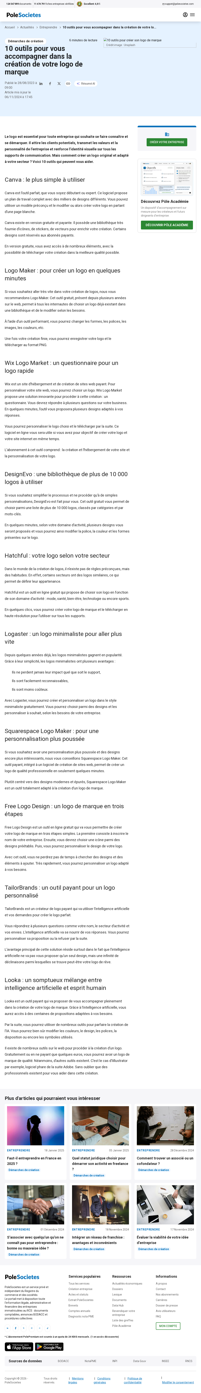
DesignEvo (42, 501)
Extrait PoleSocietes (81, 1300)
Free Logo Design (18, 827)
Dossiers (117, 1289)
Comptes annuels (79, 1311)
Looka (10, 1001)
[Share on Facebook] (50, 84)
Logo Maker (39, 298)
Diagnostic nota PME (81, 1316)
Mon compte (168, 1326)
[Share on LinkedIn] (41, 84)
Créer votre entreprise (167, 142)
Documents (119, 1300)
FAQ (158, 1316)
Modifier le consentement (178, 1382)
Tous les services (79, 1283)
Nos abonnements (167, 1294)
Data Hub (118, 1305)
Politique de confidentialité (133, 1380)
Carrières (161, 1300)
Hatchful (11, 592)
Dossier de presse (167, 1305)
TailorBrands (14, 909)
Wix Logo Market (109, 390)
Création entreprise (80, 1289)
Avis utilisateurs (165, 1311)
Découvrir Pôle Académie (167, 225)
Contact (161, 1289)
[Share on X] (59, 84)
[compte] (185, 15)
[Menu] (192, 15)
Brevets (73, 1305)
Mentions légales (76, 1380)
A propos (161, 1283)
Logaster (20, 700)
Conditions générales (102, 1380)
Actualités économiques (127, 1283)
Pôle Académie (121, 1325)
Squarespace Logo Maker (106, 782)
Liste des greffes (122, 1320)
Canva (10, 193)
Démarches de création (25, 41)
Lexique (117, 1294)
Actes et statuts (78, 1294)
